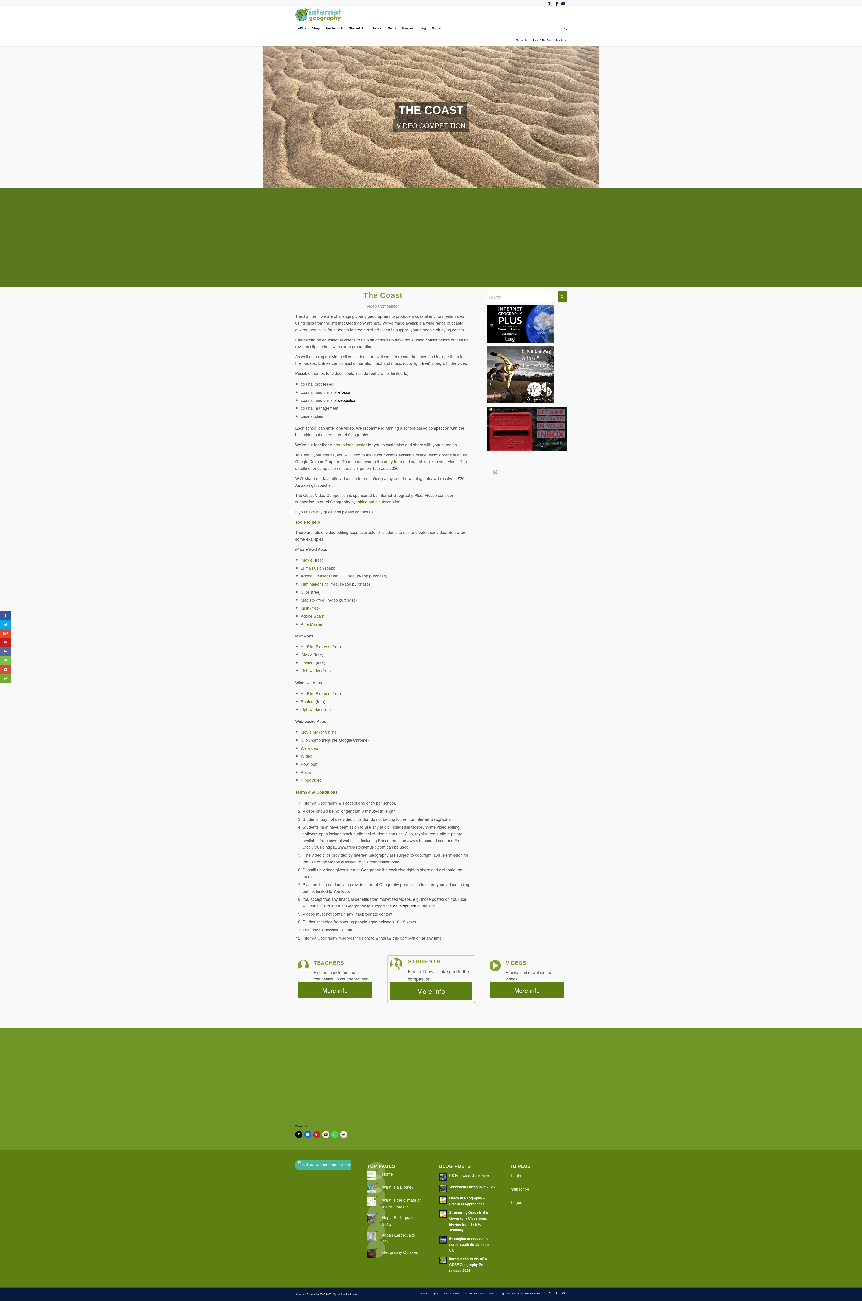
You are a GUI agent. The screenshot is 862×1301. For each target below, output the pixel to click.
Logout (517, 1202)
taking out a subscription (378, 501)
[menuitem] (302, 28)
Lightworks (310, 670)
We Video (309, 748)
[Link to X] (550, 3)
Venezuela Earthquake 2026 (472, 1186)
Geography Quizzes (400, 1252)
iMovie (306, 560)
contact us (364, 512)
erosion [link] (344, 392)
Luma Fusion (312, 568)
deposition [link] (347, 400)
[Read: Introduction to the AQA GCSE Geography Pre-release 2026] (443, 1260)
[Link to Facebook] (556, 3)
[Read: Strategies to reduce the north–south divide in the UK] (443, 1240)
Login (516, 1175)
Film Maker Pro (314, 584)
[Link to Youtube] (563, 3)
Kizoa (306, 772)
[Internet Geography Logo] (319, 14)
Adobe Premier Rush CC (323, 576)
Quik (305, 608)
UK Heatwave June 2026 (469, 1175)
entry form (393, 461)
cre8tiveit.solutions (347, 1294)
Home (387, 1174)
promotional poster (350, 444)
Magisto (308, 600)
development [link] (404, 906)
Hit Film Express (315, 646)
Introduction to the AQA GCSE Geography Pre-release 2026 (468, 1264)
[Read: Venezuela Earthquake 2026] (443, 1188)
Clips (305, 592)
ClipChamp (311, 740)
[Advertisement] (430, 240)
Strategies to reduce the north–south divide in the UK (469, 1244)
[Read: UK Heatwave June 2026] (443, 1177)
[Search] (564, 28)
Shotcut (307, 663)
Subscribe (520, 1189)
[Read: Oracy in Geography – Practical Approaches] (443, 1200)
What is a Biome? (398, 1187)
